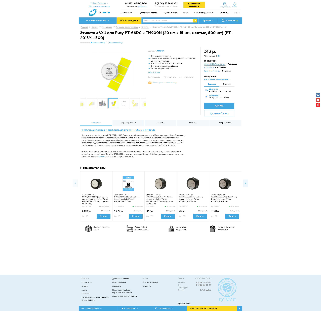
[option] (113, 73)
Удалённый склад (212, 71)
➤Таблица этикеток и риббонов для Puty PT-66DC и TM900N (118, 129)
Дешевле (212, 84)
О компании (126, 13)
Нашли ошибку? (116, 43)
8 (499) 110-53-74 (203, 282)
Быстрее (227, 84)
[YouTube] (318, 100)
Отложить (171, 77)
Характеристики (128, 123)
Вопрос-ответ (225, 123)
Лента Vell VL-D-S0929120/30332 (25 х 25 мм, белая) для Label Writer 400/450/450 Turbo (127, 198)
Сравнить (155, 77)
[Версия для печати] (239, 43)
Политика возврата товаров (124, 296)
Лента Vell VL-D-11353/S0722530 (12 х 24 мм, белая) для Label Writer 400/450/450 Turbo (191, 198)
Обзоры (160, 123)
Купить (219, 105)
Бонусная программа (203, 13)
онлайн (101, 157)
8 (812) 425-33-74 (136, 3)
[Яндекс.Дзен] (318, 105)
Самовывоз (214, 95)
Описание (96, 123)
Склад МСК (209, 67)
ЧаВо (145, 279)
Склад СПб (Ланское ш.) (214, 64)
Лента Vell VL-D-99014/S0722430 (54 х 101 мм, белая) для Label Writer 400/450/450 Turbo (224, 198)
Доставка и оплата (148, 13)
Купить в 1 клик (219, 113)
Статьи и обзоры (150, 282)
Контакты (224, 13)
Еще (236, 13)
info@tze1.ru (205, 290)
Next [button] (245, 183)
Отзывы (192, 123)
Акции (185, 13)
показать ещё (154, 72)
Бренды (85, 286)
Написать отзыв (98, 43)
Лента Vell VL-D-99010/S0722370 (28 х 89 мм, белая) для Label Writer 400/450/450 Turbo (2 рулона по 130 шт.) (159, 199)
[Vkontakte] (318, 95)
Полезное (116, 286)
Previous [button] (75, 183)
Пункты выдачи (170, 13)
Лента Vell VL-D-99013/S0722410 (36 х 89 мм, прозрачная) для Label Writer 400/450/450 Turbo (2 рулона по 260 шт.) (95, 199)
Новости (147, 286)
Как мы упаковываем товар (165, 83)
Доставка (213, 89)
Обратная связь (184, 304)
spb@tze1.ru (142, 6)
